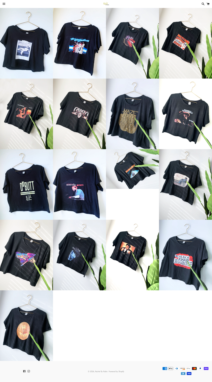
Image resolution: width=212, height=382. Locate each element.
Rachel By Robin (101, 371)
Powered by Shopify (116, 371)
